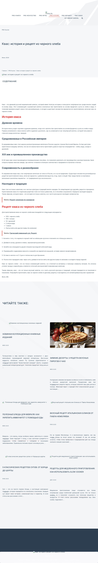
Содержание (9, 81)
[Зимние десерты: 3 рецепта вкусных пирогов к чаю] (73, 323)
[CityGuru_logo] (49, 12)
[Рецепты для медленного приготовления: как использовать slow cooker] (73, 456)
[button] (82, 18)
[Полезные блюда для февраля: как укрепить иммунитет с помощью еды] (25, 402)
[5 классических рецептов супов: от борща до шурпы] (25, 456)
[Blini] (73, 402)
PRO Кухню (5, 30)
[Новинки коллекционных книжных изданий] (25, 323)
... (3, 367)
